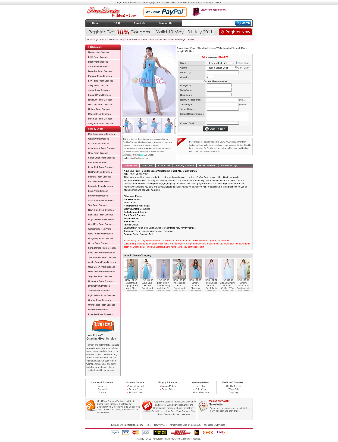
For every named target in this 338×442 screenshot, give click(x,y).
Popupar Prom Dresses (100, 76)
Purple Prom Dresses (99, 181)
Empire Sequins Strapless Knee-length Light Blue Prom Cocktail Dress (195, 289)
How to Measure (207, 165)
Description (131, 165)
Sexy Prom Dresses (98, 85)
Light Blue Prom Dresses (100, 215)
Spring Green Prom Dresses (102, 248)
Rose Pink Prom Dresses (101, 167)
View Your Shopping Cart (213, 10)
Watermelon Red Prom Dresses (98, 229)
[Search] (243, 23)
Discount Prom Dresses (100, 104)
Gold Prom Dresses (98, 309)
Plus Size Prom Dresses (100, 119)
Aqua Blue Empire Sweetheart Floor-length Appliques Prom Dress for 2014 (147, 289)
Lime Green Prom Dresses (101, 252)
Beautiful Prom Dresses (100, 71)
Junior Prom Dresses (99, 90)
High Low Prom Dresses (100, 100)
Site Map (103, 392)
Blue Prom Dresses (98, 196)
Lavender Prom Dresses (100, 186)
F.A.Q (117, 23)
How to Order (135, 392)
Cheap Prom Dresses (162, 402)
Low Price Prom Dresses (100, 81)
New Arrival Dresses (98, 52)
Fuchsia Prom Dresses (99, 177)
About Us (139, 23)
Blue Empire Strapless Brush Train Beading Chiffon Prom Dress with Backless (211, 289)
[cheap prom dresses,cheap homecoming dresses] (111, 8)
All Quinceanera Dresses (100, 123)
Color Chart (243, 68)
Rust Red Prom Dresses (100, 314)
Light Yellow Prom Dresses (101, 295)
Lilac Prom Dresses (98, 191)
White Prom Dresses (98, 139)
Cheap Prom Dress (185, 408)
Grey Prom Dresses (98, 153)
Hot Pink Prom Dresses (100, 172)
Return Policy (168, 389)
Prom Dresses (158, 411)
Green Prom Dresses (98, 243)
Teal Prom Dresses (97, 205)
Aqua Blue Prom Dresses (101, 200)
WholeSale (234, 389)
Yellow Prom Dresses (99, 290)
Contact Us (165, 23)
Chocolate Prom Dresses (101, 281)
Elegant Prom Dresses (99, 95)
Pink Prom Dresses (98, 162)
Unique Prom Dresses (99, 109)
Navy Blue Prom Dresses (101, 210)
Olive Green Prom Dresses (101, 267)
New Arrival (159, 425)
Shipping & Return (185, 165)
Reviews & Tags (229, 165)
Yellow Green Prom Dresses (102, 257)
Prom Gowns (180, 402)
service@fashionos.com (137, 158)
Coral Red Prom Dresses (100, 224)
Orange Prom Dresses (99, 300)
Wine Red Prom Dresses (100, 234)
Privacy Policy (135, 389)
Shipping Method (168, 386)
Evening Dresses (175, 405)
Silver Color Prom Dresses (101, 158)
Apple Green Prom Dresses (102, 262)
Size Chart (244, 63)
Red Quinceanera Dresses (101, 134)
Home (95, 23)
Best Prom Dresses (98, 62)
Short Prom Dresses (98, 66)
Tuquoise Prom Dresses (100, 276)
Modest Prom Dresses (99, 114)
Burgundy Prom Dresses (100, 238)
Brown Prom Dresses (99, 286)
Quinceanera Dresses (214, 425)
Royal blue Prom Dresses (101, 219)
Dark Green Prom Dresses (101, 271)
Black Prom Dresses (98, 143)
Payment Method (135, 386)
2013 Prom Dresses (98, 57)
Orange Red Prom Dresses (101, 305)
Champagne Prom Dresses (101, 148)
